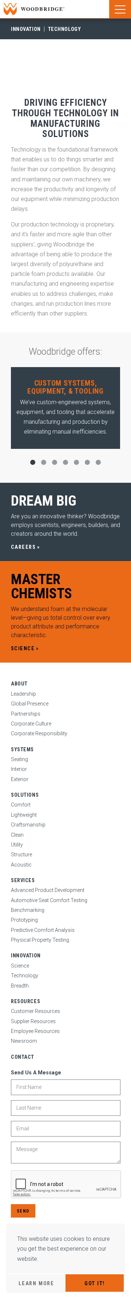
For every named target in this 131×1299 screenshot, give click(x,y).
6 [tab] (87, 462)
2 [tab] (43, 462)
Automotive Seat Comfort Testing (49, 900)
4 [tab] (65, 462)
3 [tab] (54, 462)
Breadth (20, 986)
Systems (22, 749)
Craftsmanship (28, 825)
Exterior (19, 779)
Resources (25, 1001)
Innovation (26, 29)
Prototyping (24, 920)
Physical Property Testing (40, 940)
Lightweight (24, 815)
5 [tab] (76, 462)
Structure (21, 854)
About (19, 684)
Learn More (36, 1283)
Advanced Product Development (47, 890)
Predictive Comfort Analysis (43, 930)
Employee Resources (35, 1031)
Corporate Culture (31, 724)
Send (23, 1211)
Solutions (25, 795)
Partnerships (25, 714)
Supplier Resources (33, 1021)
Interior (19, 769)
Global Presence (29, 704)
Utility (17, 845)
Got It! (94, 1283)
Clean (17, 835)
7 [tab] (98, 462)
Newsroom (24, 1041)
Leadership (23, 694)
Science (20, 966)
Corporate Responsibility (39, 733)
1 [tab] (32, 462)
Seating (19, 759)
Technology (64, 29)
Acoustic (21, 865)
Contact (22, 1057)
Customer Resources (35, 1011)
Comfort (21, 805)
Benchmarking (27, 910)
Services (23, 880)
